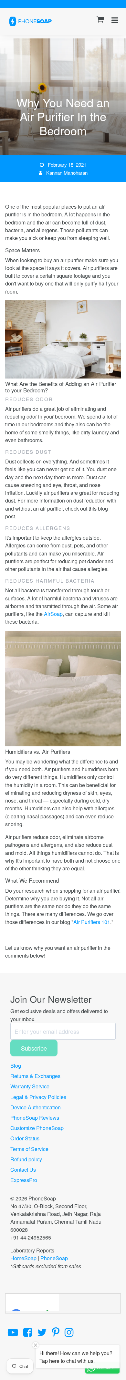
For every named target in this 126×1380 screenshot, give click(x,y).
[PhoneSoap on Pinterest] (55, 1331)
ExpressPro (23, 1180)
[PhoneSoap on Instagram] (69, 1331)
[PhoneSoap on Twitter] (42, 1331)
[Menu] (114, 19)
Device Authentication (35, 1107)
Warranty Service (29, 1086)
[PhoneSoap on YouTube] (13, 1331)
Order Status (24, 1138)
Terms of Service (29, 1149)
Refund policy (26, 1159)
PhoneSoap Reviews (34, 1117)
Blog (15, 1065)
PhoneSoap (54, 1258)
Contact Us (23, 1169)
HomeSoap (23, 1258)
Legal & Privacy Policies (38, 1097)
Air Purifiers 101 (91, 922)
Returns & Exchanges (35, 1076)
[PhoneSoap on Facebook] (27, 1331)
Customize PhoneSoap (37, 1128)
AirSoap (53, 613)
